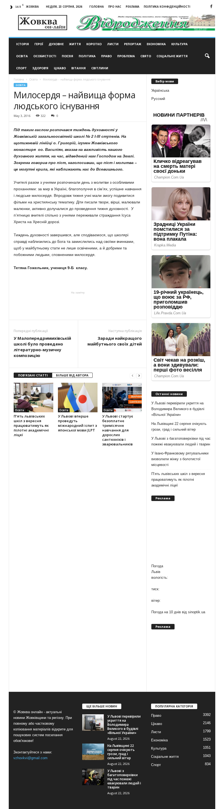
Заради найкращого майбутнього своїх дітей (114, 341)
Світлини (99, 68)
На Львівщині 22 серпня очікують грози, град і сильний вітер (179, 426)
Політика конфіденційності (167, 6)
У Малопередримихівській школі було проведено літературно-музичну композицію (42, 346)
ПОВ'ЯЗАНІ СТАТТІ (33, 375)
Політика (87, 56)
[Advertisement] (78, 305)
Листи (113, 44)
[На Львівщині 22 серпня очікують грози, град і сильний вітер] (93, 752)
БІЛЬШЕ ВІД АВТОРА (72, 375)
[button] (207, 56)
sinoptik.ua (196, 612)
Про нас (114, 6)
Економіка (156, 44)
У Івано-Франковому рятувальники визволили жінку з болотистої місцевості (179, 459)
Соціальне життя (172, 56)
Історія (22, 44)
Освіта (22, 56)
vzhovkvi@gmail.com (30, 758)
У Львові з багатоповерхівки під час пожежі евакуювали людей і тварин (181, 441)
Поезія (67, 56)
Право (106, 56)
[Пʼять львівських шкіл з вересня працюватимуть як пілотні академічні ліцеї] (33, 397)
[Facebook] (211, 7)
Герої (38, 44)
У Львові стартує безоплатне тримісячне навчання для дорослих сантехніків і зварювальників (117, 430)
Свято (145, 56)
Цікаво (60, 68)
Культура (179, 44)
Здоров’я (40, 68)
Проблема (126, 56)
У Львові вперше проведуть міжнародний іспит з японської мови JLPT (77, 423)
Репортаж (132, 44)
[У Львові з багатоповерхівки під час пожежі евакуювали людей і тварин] (93, 777)
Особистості (44, 56)
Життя (75, 44)
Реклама (132, 6)
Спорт (21, 68)
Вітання (78, 68)
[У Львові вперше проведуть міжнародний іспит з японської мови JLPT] (78, 397)
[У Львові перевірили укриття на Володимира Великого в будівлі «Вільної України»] (93, 722)
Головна (96, 6)
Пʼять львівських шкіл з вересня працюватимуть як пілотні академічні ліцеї (31, 425)
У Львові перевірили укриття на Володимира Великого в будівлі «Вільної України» (177, 409)
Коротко (94, 44)
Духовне (56, 44)
